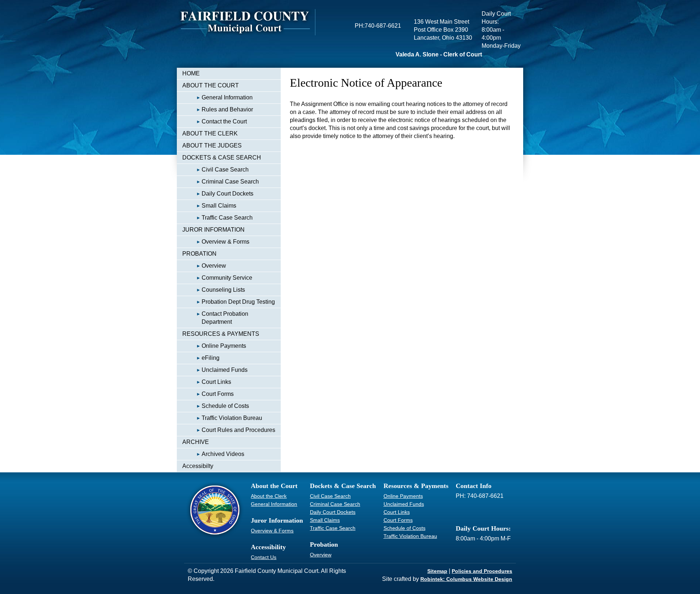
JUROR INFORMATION (213, 230)
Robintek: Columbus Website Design (466, 579)
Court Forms (218, 394)
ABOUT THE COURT (210, 85)
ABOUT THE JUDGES (212, 145)
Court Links (216, 382)
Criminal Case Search (230, 181)
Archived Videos (223, 454)
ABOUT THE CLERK (210, 133)
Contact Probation (225, 318)
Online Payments (224, 346)
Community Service (227, 278)
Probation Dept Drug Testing (238, 302)
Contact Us (263, 557)
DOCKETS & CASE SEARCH (221, 157)
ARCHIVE (195, 442)
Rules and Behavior (227, 109)
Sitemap (437, 571)
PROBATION (199, 254)
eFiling (210, 358)
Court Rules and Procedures (238, 430)
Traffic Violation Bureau (232, 418)
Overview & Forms (225, 242)
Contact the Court (224, 121)
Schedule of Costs (225, 406)
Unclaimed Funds (225, 370)
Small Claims (219, 205)
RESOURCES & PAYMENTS (220, 334)
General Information (227, 97)
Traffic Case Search (227, 218)
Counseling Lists (223, 290)
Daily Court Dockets (227, 193)
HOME (191, 73)
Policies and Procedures (482, 571)
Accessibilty (197, 466)
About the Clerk (269, 496)
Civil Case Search (225, 169)
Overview (214, 266)
